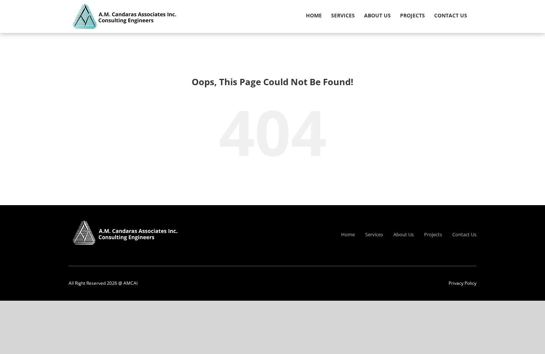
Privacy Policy (462, 283)
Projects (433, 234)
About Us (403, 234)
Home (348, 234)
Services (374, 234)
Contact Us (464, 234)
